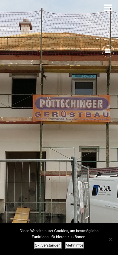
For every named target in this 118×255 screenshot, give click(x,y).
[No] (110, 239)
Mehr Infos (75, 245)
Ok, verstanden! (48, 245)
